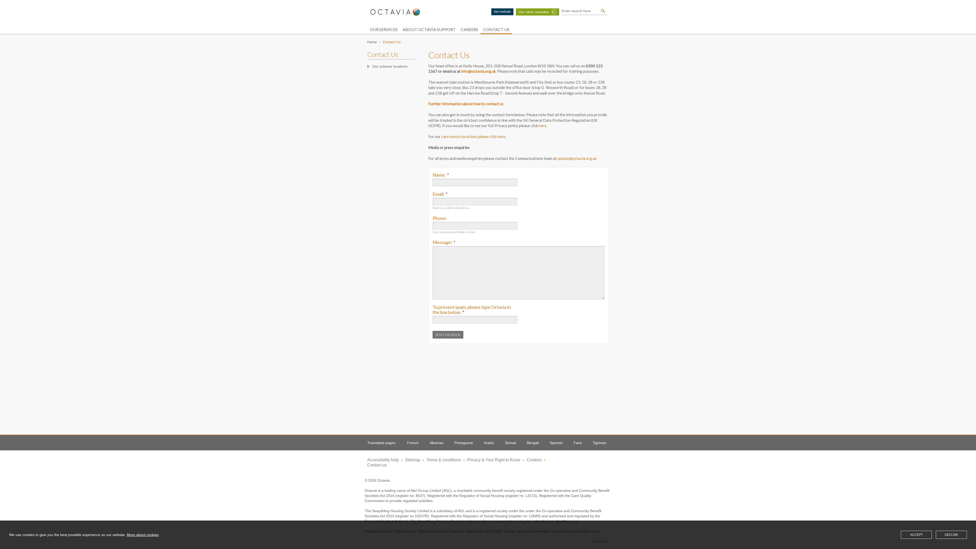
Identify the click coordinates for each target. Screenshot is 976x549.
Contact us (377, 465)
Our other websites (533, 12)
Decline (951, 535)
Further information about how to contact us (466, 103)
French (413, 443)
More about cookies (143, 535)
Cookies (534, 460)
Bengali (533, 443)
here (542, 125)
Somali (510, 443)
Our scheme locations (389, 66)
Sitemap (412, 460)
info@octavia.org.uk (478, 71)
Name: (441, 174)
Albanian (437, 443)
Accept (916, 535)
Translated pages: (381, 443)
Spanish (556, 443)
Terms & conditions (443, 460)
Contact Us (496, 29)
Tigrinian (599, 443)
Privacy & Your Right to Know (493, 460)
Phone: (440, 218)
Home (372, 42)
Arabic (489, 443)
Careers (469, 29)
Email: (440, 193)
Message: (444, 242)
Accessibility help (383, 460)
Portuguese (463, 443)
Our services (384, 29)
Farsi (578, 443)
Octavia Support (395, 12)
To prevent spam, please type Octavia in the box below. (472, 309)
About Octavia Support (429, 29)
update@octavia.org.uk (577, 158)
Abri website (502, 11)
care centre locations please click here (473, 136)
